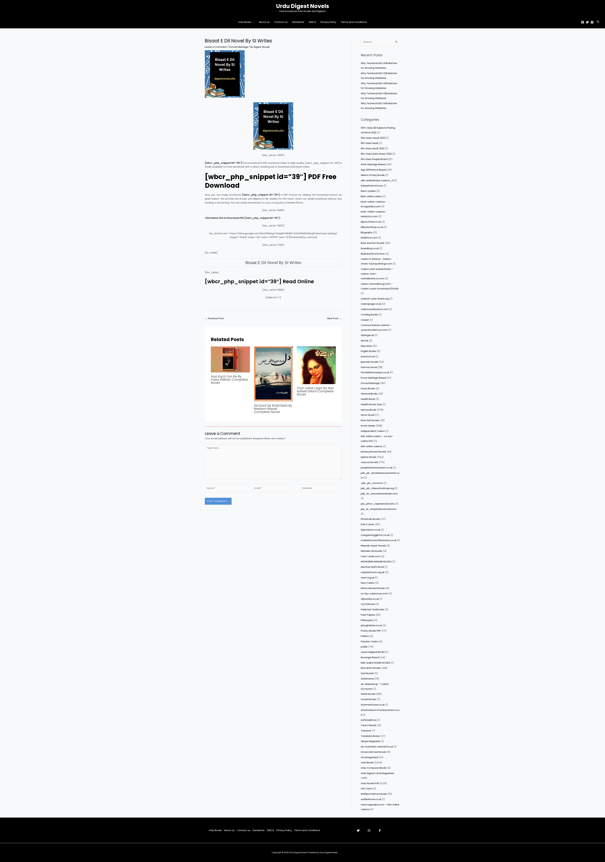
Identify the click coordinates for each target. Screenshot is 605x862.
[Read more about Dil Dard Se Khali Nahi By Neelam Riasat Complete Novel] (273, 373)
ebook (364, 340)
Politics (365, 636)
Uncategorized (369, 757)
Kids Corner (367, 524)
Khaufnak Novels (370, 519)
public (364, 646)
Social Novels (368, 699)
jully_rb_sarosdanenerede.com (379, 493)
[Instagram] (592, 22)
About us (264, 22)
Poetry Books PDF (371, 630)
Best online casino (371, 196)
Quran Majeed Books (373, 652)
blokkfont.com (369, 237)
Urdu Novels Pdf (370, 783)
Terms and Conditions (354, 22)
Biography (366, 232)
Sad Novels (367, 673)
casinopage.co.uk (371, 303)
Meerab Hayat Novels (373, 545)
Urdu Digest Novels (302, 6)
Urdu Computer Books (374, 767)
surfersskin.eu (369, 720)
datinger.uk (367, 335)
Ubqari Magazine (370, 741)
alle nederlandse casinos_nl (377, 180)
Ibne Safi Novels (370, 420)
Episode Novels (369, 361)
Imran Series (368, 425)
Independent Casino (373, 431)
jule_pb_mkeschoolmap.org (377, 488)
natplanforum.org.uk (372, 572)
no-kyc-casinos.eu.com (374, 593)
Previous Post (214, 318)
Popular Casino (369, 641)
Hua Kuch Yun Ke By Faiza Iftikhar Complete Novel (229, 379)
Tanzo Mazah (368, 725)
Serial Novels (368, 694)
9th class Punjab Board (374, 159)
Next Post (334, 318)
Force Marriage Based (373, 377)
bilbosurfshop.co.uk (372, 227)
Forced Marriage (238, 47)
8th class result (370, 143)
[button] (252, 22)
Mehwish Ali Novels (371, 551)
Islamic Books (368, 457)
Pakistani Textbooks (372, 609)
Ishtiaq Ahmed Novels (373, 451)
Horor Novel (367, 415)
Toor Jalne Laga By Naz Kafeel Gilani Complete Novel (315, 391)
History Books (368, 409)
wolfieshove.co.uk (371, 799)
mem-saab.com (370, 556)
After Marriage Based (373, 164)
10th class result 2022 (373, 137)
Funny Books (368, 388)
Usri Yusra (366, 788)
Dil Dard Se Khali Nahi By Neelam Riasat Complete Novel (273, 408)
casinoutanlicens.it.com (375, 309)
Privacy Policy (328, 22)
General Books (369, 393)
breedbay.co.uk (370, 248)
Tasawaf (366, 730)
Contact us (281, 22)
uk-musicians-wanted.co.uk (377, 746)
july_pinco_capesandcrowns (378, 503)
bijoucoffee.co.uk (371, 221)
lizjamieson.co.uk (370, 529)
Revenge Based (370, 657)
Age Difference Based (373, 169)
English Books (368, 351)
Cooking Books (369, 314)
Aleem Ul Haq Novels (373, 175)
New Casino (368, 582)
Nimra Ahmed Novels (373, 588)
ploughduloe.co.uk (371, 625)
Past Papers (368, 614)
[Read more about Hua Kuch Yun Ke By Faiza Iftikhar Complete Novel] (230, 359)
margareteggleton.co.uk (375, 535)
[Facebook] (582, 22)
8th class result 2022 (372, 148)
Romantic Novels (370, 668)
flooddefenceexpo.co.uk (375, 372)
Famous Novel (369, 367)
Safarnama (367, 678)
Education (366, 346)
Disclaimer (298, 22)
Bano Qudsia (368, 191)
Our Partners (368, 604)
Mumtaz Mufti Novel (372, 567)
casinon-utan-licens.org (375, 298)
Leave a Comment (216, 47)
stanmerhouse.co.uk (373, 704)
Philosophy (367, 620)
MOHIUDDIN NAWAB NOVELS (376, 561)
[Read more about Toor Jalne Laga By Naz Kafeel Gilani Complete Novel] (316, 365)
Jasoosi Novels (369, 462)
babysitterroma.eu (372, 185)
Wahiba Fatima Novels (374, 793)
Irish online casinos (371, 446)
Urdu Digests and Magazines (377, 773)
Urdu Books (244, 22)
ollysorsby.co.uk (370, 599)
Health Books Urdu (371, 404)
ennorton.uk (368, 356)
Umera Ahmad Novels (373, 752)
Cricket (365, 320)
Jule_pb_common (372, 483)
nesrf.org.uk (367, 577)
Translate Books (370, 736)
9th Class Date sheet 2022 (376, 153)
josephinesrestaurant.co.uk (376, 467)
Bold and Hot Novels (372, 243)
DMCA (312, 22)
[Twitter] (587, 22)
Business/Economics (373, 253)
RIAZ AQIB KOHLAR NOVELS (375, 662)
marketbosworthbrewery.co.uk (378, 540)
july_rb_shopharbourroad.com (379, 509)
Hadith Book (368, 399)
